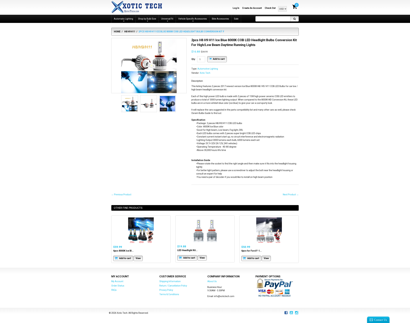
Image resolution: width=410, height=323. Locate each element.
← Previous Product (121, 194)
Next (172, 103)
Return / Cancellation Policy (173, 285)
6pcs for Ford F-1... (251, 250)
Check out (270, 8)
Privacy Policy (166, 290)
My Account (117, 281)
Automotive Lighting (207, 68)
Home (117, 31)
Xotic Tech (205, 73)
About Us (212, 281)
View (138, 258)
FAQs (114, 290)
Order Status (117, 285)
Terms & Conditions (169, 294)
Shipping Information (170, 281)
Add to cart (218, 59)
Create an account (252, 8)
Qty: (193, 59)
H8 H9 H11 (129, 31)
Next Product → (291, 194)
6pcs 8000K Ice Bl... (123, 250)
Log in (236, 8)
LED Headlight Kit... (187, 250)
